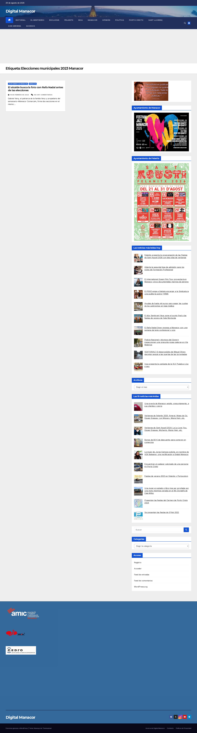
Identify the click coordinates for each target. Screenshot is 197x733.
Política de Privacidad (183, 728)
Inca (80, 20)
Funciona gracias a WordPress (17, 728)
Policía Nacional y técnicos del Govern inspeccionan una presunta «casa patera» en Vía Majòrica (166, 342)
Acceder (137, 568)
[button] (185, 23)
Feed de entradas (141, 574)
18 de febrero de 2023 (19, 95)
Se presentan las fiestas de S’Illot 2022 (161, 512)
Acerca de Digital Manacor (155, 728)
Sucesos (30, 26)
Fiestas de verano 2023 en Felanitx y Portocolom (166, 476)
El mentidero (37, 20)
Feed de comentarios (143, 581)
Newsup (37, 728)
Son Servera (14, 26)
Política (119, 20)
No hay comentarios (43, 95)
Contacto (170, 728)
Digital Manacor (20, 11)
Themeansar (47, 728)
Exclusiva (54, 20)
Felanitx (68, 20)
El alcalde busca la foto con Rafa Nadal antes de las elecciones (35, 89)
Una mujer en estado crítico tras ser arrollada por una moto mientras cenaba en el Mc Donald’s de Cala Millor (166, 490)
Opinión (106, 20)
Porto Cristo (136, 20)
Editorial (21, 20)
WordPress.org (140, 587)
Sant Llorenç (155, 20)
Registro (137, 562)
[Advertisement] (98, 46)
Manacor (92, 20)
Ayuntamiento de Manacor (18, 83)
